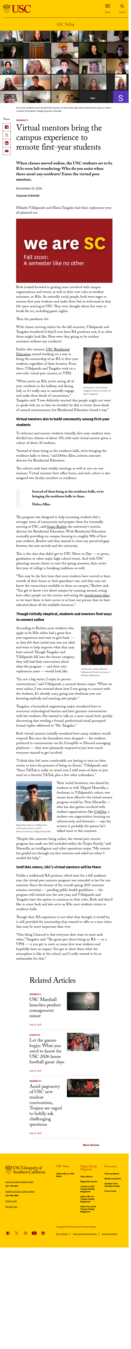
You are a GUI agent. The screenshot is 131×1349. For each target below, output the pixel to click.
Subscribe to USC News (65, 1175)
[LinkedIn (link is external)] (7, 143)
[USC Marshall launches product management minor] (83, 1001)
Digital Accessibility (110, 1234)
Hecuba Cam (11, 1206)
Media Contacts (112, 1178)
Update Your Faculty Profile (112, 1184)
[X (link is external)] (7, 135)
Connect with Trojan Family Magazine (87, 1189)
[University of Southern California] (17, 8)
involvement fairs (97, 596)
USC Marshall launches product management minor (45, 1008)
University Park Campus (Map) (19, 1181)
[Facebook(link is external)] (7, 127)
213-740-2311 (11, 1185)
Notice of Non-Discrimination (85, 1234)
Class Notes (86, 1176)
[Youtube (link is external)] (34, 1233)
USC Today (65, 24)
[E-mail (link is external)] (7, 151)
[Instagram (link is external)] (25, 1233)
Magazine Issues (88, 1181)
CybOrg (100, 812)
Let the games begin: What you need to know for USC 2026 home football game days (46, 1052)
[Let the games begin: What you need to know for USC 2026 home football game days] (83, 1042)
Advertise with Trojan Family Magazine (88, 1209)
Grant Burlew (56, 527)
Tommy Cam (11, 1201)
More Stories (91, 1145)
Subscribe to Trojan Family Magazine (87, 1199)
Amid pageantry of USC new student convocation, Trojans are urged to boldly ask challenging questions (45, 1106)
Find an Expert (111, 1173)
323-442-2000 (11, 1195)
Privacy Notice (62, 1234)
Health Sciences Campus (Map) (20, 1191)
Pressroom (110, 1191)
